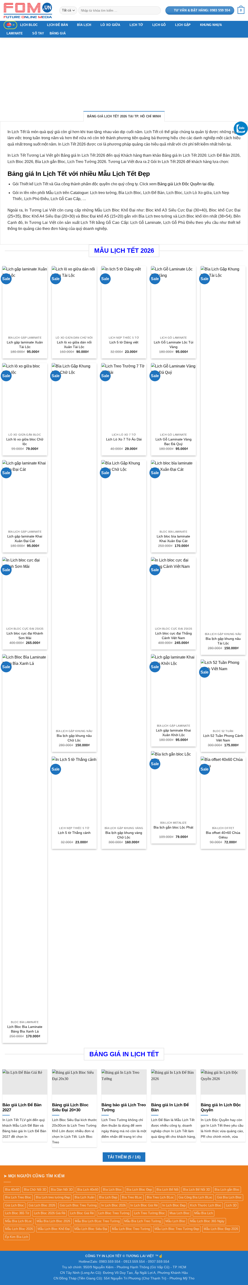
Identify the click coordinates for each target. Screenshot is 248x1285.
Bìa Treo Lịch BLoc (160, 1197)
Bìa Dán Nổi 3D (62, 1189)
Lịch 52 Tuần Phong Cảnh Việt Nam (223, 738)
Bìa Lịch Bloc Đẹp (139, 1189)
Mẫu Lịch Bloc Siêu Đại (90, 1229)
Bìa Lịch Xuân (84, 1197)
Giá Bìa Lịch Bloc (229, 1197)
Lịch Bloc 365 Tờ (17, 1213)
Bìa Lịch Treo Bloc (18, 1197)
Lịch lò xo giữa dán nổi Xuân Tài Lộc (74, 344)
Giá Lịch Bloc (14, 1205)
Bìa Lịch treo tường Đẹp (53, 1197)
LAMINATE (15, 33)
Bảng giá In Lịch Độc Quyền (221, 1108)
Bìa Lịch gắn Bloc (227, 1189)
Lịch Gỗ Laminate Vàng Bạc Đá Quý (173, 441)
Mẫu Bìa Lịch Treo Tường (142, 1221)
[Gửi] (156, 10)
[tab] (124, 116)
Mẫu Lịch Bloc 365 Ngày (207, 1221)
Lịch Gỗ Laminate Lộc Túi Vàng (173, 344)
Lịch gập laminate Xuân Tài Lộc (25, 344)
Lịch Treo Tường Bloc (149, 1213)
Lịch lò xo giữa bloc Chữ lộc (24, 441)
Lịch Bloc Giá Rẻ (82, 1213)
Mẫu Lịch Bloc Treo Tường (131, 1229)
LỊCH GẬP (183, 25)
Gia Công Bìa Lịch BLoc (195, 1197)
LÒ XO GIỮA (110, 25)
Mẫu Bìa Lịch (203, 1213)
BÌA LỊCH (84, 25)
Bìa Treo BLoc (132, 1197)
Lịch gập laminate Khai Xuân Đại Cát (24, 538)
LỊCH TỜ (136, 25)
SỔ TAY (38, 33)
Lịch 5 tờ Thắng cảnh (74, 833)
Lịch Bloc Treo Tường (113, 1213)
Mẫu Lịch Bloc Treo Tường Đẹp (177, 1229)
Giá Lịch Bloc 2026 (42, 1205)
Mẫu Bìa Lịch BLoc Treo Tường (97, 1221)
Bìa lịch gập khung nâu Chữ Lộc (74, 738)
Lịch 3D (231, 1205)
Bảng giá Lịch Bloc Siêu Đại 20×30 (70, 1108)
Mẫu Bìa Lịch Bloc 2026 (53, 1221)
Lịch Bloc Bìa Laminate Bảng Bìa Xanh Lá (24, 1029)
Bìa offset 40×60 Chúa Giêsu (223, 835)
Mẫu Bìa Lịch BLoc (18, 1221)
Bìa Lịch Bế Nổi (167, 1189)
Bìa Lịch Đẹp (108, 1197)
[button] (241, 10)
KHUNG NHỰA (211, 25)
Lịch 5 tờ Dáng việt (123, 342)
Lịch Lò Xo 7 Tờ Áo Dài (124, 439)
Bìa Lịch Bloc (112, 1189)
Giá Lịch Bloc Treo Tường (78, 1205)
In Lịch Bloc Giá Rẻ (144, 1205)
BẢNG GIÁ (58, 33)
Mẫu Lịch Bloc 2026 (19, 1229)
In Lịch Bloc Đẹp (174, 1205)
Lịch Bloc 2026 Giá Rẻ (49, 1213)
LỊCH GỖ (159, 25)
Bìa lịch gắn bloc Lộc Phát (173, 827)
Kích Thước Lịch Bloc (205, 1205)
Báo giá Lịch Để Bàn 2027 (21, 1108)
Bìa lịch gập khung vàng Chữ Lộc (123, 835)
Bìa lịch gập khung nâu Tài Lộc (223, 641)
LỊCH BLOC (29, 25)
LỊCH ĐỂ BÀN (57, 25)
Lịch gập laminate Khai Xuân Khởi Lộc (173, 732)
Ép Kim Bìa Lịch (16, 1237)
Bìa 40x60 (12, 1189)
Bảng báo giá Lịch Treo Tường (123, 1108)
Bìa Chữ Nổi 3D (35, 1189)
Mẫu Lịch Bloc (175, 1221)
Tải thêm (124, 1157)
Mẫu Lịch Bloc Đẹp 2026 (221, 1229)
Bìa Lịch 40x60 (87, 1189)
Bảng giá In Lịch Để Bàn (170, 1108)
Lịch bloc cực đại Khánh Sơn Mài (25, 635)
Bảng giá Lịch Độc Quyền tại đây (185, 184)
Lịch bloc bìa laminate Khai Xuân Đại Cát (173, 538)
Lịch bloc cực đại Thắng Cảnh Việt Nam (173, 635)
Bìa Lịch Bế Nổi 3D (196, 1189)
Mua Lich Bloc (180, 1213)
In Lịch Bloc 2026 (113, 1205)
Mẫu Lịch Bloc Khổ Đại (54, 1229)
